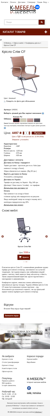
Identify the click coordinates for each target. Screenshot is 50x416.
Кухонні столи (7, 359)
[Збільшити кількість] (29, 133)
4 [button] (27, 262)
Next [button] (46, 236)
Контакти (4, 2)
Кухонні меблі (32, 359)
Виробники (31, 362)
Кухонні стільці (7, 365)
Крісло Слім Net (24, 246)
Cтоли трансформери (10, 362)
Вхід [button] (45, 2)
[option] (24, 236)
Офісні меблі (18, 43)
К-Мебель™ (38, 412)
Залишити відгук (12, 316)
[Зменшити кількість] (23, 133)
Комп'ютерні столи (9, 368)
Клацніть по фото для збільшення (20, 101)
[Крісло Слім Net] (24, 230)
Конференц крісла (33, 43)
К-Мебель (7, 43)
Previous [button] (2, 236)
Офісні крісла (7, 371)
